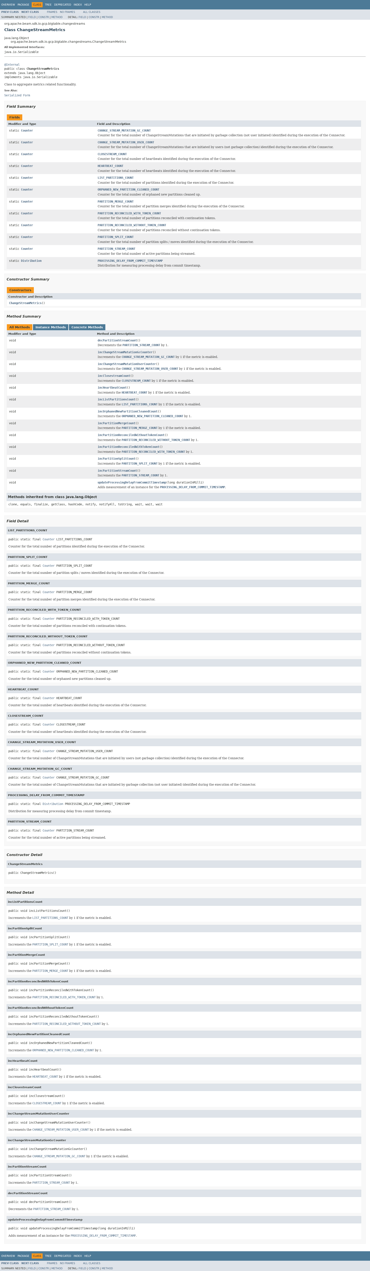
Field (32, 17)
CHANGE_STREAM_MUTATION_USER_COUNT (126, 142)
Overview (8, 4)
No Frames (67, 12)
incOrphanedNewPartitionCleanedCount (128, 411)
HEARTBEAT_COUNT (110, 166)
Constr (43, 17)
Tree (48, 4)
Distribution (31, 260)
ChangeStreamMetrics (25, 303)
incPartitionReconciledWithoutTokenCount (131, 435)
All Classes (91, 12)
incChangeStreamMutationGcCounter (125, 352)
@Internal (12, 64)
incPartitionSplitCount (116, 458)
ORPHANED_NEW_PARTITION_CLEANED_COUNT (128, 189)
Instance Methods (51, 327)
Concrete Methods (87, 327)
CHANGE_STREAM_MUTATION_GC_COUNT (124, 130)
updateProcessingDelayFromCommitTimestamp (132, 482)
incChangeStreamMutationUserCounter (127, 364)
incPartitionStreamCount (117, 470)
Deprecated (62, 4)
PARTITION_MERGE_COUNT (116, 201)
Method (57, 17)
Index (78, 4)
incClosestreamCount (114, 375)
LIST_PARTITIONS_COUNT (116, 177)
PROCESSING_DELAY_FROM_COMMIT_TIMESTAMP (130, 260)
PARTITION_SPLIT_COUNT (116, 237)
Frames (52, 12)
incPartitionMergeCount (116, 423)
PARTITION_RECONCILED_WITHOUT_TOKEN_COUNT (132, 225)
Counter (27, 130)
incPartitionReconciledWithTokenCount (128, 446)
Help (87, 4)
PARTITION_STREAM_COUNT (116, 248)
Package (23, 4)
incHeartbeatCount (112, 387)
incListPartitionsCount (116, 399)
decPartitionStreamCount (117, 340)
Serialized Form (17, 95)
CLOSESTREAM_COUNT (112, 154)
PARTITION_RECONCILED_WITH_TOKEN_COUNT (129, 213)
